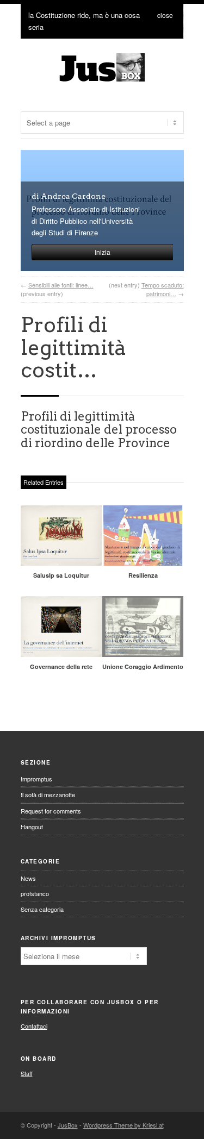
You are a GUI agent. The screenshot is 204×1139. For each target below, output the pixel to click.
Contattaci (34, 1026)
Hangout (32, 826)
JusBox (68, 1125)
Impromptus (36, 778)
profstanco (35, 893)
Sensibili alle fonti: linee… (61, 284)
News (28, 878)
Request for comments (51, 810)
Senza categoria (42, 909)
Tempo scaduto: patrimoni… (162, 289)
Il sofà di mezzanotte (48, 794)
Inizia (102, 251)
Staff (27, 1073)
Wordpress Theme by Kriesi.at (123, 1125)
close (165, 15)
